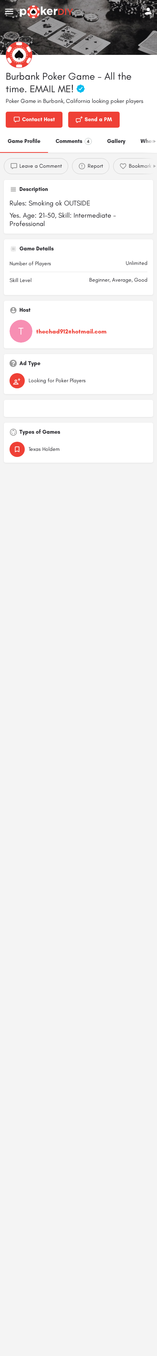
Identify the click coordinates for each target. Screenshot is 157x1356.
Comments (73, 141)
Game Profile (24, 141)
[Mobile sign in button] (148, 11)
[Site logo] (47, 11)
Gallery (116, 141)
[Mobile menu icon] (9, 12)
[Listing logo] (19, 55)
